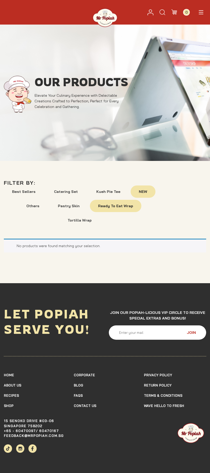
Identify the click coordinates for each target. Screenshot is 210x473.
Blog (78, 385)
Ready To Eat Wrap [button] (115, 206)
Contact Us (85, 406)
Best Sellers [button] (24, 191)
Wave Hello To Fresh (164, 406)
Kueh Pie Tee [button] (108, 191)
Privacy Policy (158, 375)
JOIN (191, 332)
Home (9, 375)
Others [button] (32, 206)
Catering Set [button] (66, 191)
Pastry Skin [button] (69, 206)
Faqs (78, 395)
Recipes (11, 395)
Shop (9, 406)
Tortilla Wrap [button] (80, 220)
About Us (12, 385)
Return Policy (158, 385)
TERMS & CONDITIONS (163, 395)
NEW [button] (143, 191)
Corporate (84, 375)
